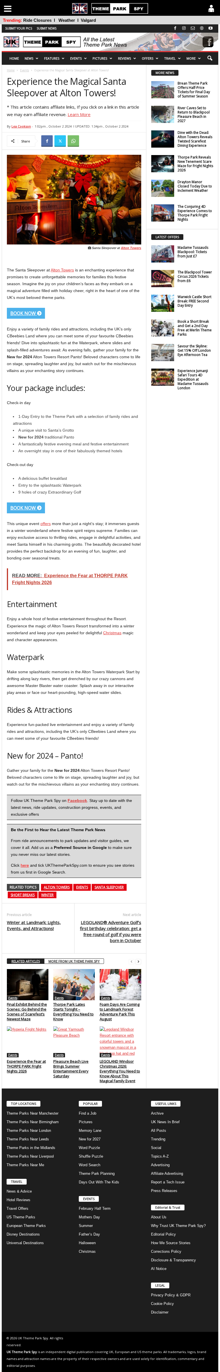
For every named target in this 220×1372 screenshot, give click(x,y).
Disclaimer (159, 1312)
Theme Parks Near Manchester (32, 1113)
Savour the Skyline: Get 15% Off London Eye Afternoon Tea (194, 350)
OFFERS (147, 58)
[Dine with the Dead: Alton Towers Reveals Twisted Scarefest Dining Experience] (162, 139)
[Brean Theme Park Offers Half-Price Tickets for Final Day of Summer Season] (162, 89)
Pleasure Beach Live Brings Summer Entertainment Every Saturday (71, 1069)
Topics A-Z (160, 1156)
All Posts (158, 1130)
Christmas (112, 633)
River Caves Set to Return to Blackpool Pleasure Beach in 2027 (194, 114)
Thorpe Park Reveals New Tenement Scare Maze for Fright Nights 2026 (195, 164)
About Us (158, 1217)
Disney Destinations (23, 1234)
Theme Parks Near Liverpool (30, 1156)
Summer (86, 1226)
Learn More (79, 114)
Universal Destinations (25, 1243)
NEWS (29, 58)
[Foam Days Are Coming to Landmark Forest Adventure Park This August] (120, 984)
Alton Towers (131, 248)
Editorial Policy (163, 1234)
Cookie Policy (162, 1303)
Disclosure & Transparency (173, 1260)
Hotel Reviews (18, 1200)
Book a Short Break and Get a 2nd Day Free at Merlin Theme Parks (195, 328)
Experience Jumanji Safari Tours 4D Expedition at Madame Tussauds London (193, 379)
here (25, 865)
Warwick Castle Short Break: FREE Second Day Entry (194, 301)
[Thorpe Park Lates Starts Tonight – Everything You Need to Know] (74, 984)
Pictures (100, 58)
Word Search (89, 1165)
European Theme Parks (26, 1226)
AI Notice (158, 1269)
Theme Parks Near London (29, 1130)
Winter (47, 895)
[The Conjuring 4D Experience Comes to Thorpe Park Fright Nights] (162, 213)
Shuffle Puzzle (91, 1156)
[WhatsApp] (73, 141)
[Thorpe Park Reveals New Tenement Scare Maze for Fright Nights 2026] (162, 163)
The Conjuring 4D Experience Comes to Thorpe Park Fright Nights (195, 213)
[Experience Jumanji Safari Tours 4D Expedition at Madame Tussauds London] (162, 377)
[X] (60, 141)
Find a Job (87, 1113)
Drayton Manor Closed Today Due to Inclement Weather (195, 186)
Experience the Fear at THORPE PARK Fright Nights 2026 (26, 1066)
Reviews (124, 58)
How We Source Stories (170, 1243)
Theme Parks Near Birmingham (33, 1122)
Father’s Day (89, 1234)
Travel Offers (17, 1208)
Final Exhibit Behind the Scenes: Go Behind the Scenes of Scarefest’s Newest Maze (27, 1011)
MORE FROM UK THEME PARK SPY (74, 961)
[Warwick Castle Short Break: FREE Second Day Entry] (162, 303)
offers (45, 523)
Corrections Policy (166, 1251)
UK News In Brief (165, 1122)
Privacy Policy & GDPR (170, 1295)
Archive (157, 1113)
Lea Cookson (21, 126)
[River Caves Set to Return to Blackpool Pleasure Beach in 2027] (162, 114)
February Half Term (95, 1208)
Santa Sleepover (109, 887)
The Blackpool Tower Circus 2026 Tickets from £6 (195, 276)
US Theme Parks (21, 1217)
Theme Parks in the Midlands (31, 1148)
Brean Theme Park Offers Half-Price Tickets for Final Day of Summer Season (194, 90)
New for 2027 (90, 1139)
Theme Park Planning (97, 1173)
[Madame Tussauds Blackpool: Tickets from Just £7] (162, 254)
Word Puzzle (89, 1148)
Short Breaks (23, 895)
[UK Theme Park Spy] (110, 42)
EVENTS (76, 58)
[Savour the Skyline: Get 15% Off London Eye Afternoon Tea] (162, 352)
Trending (158, 1139)
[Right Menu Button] (211, 8)
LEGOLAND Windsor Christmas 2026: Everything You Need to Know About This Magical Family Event (120, 1071)
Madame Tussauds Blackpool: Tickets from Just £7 (193, 252)
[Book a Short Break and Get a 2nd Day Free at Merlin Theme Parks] (162, 327)
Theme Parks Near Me (25, 1165)
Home (11, 70)
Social (156, 1148)
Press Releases (164, 1191)
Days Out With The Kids (99, 1182)
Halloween (87, 1243)
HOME (14, 58)
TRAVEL (170, 58)
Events (24, 70)
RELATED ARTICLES (25, 961)
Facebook (77, 800)
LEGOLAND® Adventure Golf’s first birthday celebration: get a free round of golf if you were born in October (110, 931)
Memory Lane (90, 1130)
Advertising (160, 1165)
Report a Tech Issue (167, 1182)
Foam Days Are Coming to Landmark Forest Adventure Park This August (120, 1011)
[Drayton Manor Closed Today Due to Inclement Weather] (162, 188)
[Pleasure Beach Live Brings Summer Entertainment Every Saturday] (74, 1041)
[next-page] (138, 961)
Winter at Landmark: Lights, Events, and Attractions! (34, 925)
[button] (209, 58)
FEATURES (51, 58)
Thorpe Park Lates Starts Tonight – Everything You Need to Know (73, 1011)
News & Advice (19, 1191)
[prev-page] (131, 961)
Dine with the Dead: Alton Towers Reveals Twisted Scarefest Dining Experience (195, 139)
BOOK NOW (23, 313)
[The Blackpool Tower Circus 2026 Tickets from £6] (162, 278)
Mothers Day (89, 1217)
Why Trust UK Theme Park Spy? (178, 1226)
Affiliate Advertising (167, 1173)
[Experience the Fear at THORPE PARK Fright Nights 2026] (27, 1041)
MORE (191, 58)
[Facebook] (47, 141)
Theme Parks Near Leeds (28, 1139)
